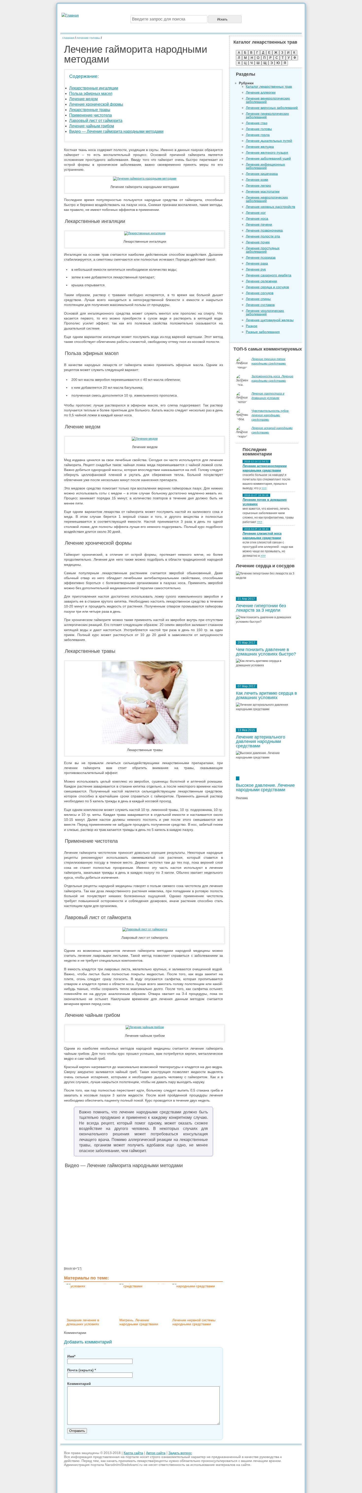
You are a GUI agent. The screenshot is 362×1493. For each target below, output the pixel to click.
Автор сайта (155, 1453)
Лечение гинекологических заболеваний (267, 115)
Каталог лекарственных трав (269, 86)
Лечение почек (258, 242)
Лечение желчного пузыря (267, 152)
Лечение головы (88, 38)
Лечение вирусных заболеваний (272, 108)
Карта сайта (133, 1453)
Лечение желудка (260, 147)
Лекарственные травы (89, 110)
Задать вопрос (180, 1453)
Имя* (71, 1356)
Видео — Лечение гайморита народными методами (116, 131)
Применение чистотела (90, 115)
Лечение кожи (257, 180)
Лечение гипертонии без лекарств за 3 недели (261, 608)
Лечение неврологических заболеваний (267, 199)
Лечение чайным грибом (91, 126)
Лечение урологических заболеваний (265, 312)
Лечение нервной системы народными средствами (193, 1322)
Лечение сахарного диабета (268, 275)
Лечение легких (258, 185)
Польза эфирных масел (90, 93)
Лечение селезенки (261, 281)
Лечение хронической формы (96, 104)
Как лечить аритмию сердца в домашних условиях (266, 695)
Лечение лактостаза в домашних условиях (267, 396)
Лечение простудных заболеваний (263, 249)
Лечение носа (257, 218)
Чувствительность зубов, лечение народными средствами (270, 415)
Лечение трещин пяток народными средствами (268, 361)
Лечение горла (258, 135)
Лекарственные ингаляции (93, 88)
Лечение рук (256, 269)
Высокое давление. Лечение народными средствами (265, 787)
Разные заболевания (263, 332)
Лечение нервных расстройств (270, 207)
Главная (68, 38)
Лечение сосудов (259, 293)
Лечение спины (258, 299)
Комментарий (79, 1384)
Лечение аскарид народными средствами (272, 430)
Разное (251, 326)
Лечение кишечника (262, 174)
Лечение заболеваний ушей (268, 158)
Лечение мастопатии (263, 191)
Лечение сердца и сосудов (267, 287)
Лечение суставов (260, 305)
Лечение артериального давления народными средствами (260, 741)
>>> (264, 488)
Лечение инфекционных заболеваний (265, 166)
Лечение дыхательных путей (269, 141)
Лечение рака (257, 263)
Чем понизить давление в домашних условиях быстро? (266, 651)
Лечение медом (83, 99)
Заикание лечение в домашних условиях (82, 1322)
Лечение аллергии (261, 92)
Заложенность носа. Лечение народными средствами (272, 379)
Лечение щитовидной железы (270, 320)
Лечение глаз (256, 123)
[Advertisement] (267, 883)
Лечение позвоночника (264, 230)
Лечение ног (256, 213)
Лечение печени (259, 224)
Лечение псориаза (261, 257)
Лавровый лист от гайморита (95, 120)
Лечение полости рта (263, 236)
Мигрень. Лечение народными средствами (138, 1322)
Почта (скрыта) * (81, 1370)
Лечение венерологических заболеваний (268, 100)
